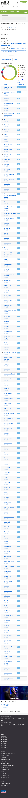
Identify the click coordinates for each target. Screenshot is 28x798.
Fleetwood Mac (13, 28)
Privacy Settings (5, 769)
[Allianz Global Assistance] (3, 791)
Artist (5, 84)
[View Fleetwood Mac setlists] (14, 691)
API (2, 779)
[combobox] (14, 7)
